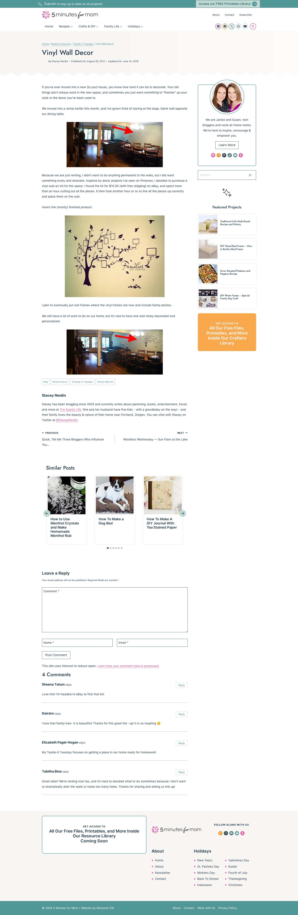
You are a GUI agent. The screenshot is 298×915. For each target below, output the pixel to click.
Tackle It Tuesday (82, 381)
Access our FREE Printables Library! (225, 4)
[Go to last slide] (46, 513)
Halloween (204, 885)
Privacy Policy (227, 908)
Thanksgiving (237, 878)
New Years (204, 860)
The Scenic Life (70, 409)
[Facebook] (225, 26)
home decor (60, 381)
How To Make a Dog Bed (111, 521)
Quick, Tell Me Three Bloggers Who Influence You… (73, 438)
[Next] (182, 513)
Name (48, 642)
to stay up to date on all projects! (73, 4)
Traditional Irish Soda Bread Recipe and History (235, 223)
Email (123, 642)
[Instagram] (238, 26)
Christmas (235, 885)
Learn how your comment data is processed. (128, 666)
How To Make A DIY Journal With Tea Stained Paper (162, 523)
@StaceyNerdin (67, 420)
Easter (232, 866)
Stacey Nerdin (60, 61)
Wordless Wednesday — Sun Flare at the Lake (155, 436)
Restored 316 (105, 908)
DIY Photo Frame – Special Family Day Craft (235, 297)
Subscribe (245, 14)
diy (45, 381)
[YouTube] (245, 26)
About (216, 14)
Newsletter (162, 872)
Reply (181, 685)
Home (49, 26)
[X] (232, 26)
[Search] (250, 175)
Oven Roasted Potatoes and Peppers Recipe (235, 272)
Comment (51, 591)
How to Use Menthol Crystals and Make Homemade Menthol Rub (65, 527)
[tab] (108, 548)
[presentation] (67, 495)
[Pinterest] (218, 26)
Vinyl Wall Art (105, 381)
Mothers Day (206, 872)
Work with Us (206, 908)
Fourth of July (237, 872)
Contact (229, 14)
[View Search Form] (253, 26)
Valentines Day (238, 860)
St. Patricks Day (208, 866)
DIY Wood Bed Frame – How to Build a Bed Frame (236, 247)
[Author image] (44, 61)
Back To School (207, 878)
